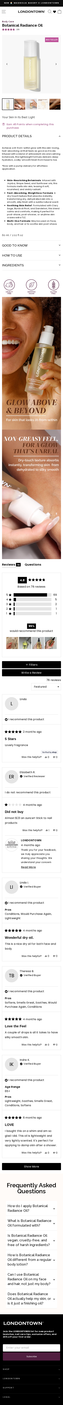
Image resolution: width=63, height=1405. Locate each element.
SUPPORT (8, 1388)
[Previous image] (7, 64)
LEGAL (7, 1397)
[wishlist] (55, 11)
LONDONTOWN (11, 1378)
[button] (10, 29)
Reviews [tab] (11, 565)
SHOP (6, 1369)
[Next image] (56, 64)
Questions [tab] (33, 565)
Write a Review (37, 673)
